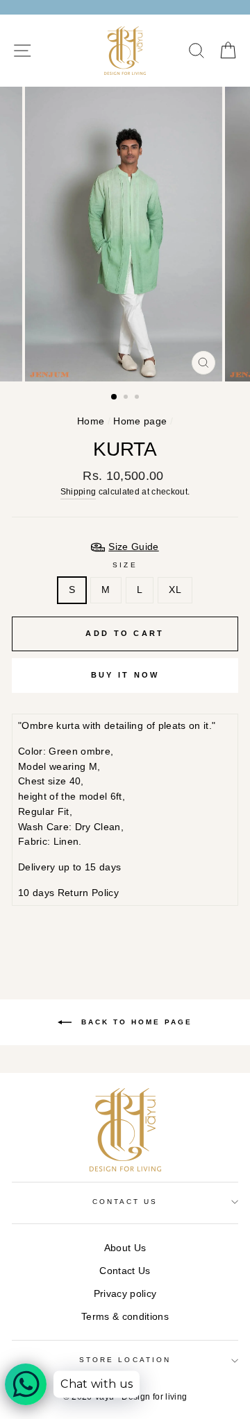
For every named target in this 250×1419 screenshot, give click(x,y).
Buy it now (125, 675)
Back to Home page (134, 1021)
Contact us (125, 1201)
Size (124, 565)
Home (90, 421)
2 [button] (127, 398)
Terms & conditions (125, 1317)
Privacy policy (125, 1294)
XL (175, 590)
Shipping (78, 492)
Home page (140, 421)
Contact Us (124, 1271)
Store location (125, 1360)
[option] (125, 234)
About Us (125, 1248)
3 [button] (138, 398)
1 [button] (114, 397)
